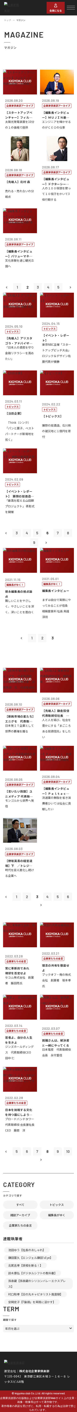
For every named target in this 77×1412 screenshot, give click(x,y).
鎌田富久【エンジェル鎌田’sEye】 (30, 1258)
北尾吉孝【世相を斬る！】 (25, 1265)
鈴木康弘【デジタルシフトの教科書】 (32, 1273)
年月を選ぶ (12, 1328)
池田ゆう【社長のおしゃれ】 (27, 1250)
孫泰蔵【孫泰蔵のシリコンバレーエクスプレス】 (37, 1284)
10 (68, 1151)
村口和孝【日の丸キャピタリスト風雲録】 (35, 1294)
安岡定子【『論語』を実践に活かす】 (32, 1302)
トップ (7, 20)
